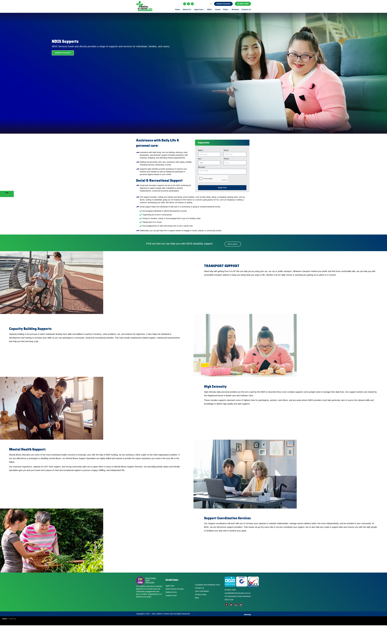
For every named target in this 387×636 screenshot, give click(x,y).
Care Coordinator (202, 591)
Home (177, 9)
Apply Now (222, 188)
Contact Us (246, 9)
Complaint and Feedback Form (207, 585)
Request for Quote (63, 53)
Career (218, 9)
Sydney (12, 619)
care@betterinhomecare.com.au (237, 593)
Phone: (226, 159)
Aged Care (199, 9)
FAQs (225, 9)
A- (184, 4)
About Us (187, 9)
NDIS (209, 9)
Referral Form (171, 592)
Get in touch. (233, 244)
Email (226, 150)
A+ (192, 4)
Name (200, 150)
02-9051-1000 (230, 590)
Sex (200, 159)
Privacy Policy (200, 595)
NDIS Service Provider (175, 589)
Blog (197, 598)
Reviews (235, 9)
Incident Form (171, 596)
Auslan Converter (223, 4)
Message (202, 167)
